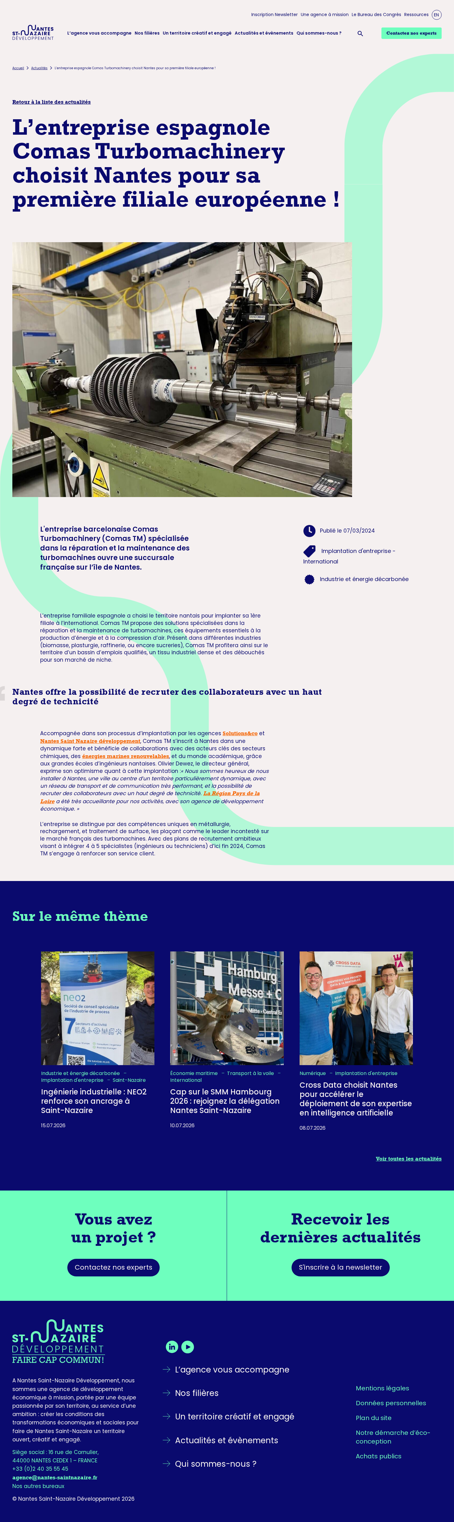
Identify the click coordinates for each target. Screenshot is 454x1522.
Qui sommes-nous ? (319, 33)
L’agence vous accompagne (99, 33)
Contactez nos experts (113, 1267)
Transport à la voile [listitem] (251, 1073)
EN (436, 15)
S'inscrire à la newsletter (340, 1267)
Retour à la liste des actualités (51, 102)
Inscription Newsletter (274, 15)
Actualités (39, 68)
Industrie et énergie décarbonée (364, 579)
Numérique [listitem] (313, 1073)
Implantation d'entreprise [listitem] (73, 1080)
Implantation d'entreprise (356, 550)
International (320, 561)
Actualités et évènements (264, 33)
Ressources (416, 15)
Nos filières (147, 33)
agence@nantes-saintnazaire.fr (54, 1477)
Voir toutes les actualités (409, 1158)
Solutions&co (240, 733)
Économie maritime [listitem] (194, 1073)
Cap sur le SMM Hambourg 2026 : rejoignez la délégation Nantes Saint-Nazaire (225, 1101)
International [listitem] (186, 1080)
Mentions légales (382, 1388)
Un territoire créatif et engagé (197, 33)
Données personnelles (391, 1403)
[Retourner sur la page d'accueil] (76, 1341)
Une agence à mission (325, 15)
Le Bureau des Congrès (376, 15)
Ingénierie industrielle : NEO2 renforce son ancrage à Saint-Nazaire (94, 1101)
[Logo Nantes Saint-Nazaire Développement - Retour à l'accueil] (33, 33)
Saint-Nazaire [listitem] (129, 1080)
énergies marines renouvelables (125, 756)
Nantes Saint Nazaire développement (90, 741)
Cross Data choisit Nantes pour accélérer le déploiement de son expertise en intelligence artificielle (356, 1099)
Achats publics (378, 1456)
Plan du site (374, 1418)
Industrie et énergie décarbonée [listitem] (81, 1073)
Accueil (18, 68)
